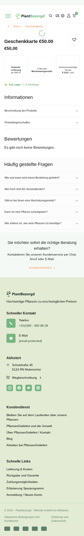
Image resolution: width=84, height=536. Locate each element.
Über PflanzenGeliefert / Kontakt (28, 432)
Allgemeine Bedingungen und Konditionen (21, 519)
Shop (16, 26)
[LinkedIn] (38, 388)
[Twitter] (28, 388)
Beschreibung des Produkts (21, 110)
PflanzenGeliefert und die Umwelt (29, 426)
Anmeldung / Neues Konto (24, 494)
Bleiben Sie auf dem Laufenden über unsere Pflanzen (36, 417)
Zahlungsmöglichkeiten (22, 482)
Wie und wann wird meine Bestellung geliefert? (32, 177)
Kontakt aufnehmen (40, 267)
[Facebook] (19, 388)
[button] (50, 15)
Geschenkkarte (34, 26)
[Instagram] (9, 388)
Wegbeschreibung (25, 377)
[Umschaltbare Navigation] (8, 16)
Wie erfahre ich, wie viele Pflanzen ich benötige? (33, 223)
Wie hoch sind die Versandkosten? (25, 189)
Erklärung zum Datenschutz (59, 519)
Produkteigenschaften (17, 122)
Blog (9, 438)
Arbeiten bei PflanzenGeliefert (26, 445)
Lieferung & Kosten (19, 469)
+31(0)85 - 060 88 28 (33, 325)
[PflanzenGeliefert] (30, 16)
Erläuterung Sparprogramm (25, 488)
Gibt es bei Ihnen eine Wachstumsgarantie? (30, 200)
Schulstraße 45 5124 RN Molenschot (26, 367)
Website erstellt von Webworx (51, 510)
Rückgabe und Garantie (22, 475)
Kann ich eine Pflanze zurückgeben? (26, 211)
